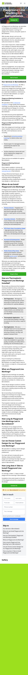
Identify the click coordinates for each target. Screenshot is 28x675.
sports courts (13, 256)
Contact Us (14, 20)
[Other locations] (20, 3)
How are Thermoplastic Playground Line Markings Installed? (13, 536)
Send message (14, 519)
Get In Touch (14, 77)
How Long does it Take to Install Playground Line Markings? (12, 552)
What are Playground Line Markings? (13, 540)
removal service (6, 171)
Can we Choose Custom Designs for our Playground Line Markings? (13, 547)
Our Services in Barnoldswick (11, 528)
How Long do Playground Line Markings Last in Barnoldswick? (12, 543)
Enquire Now (14, 274)
